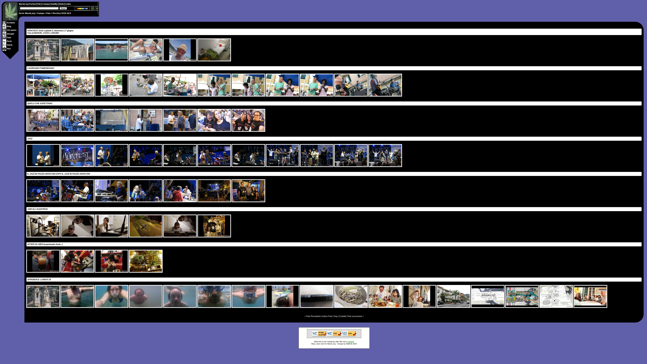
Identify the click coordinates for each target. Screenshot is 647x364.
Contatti (342, 316)
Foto (48, 13)
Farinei (32, 4)
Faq (335, 316)
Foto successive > (355, 316)
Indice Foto (327, 316)
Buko (62, 4)
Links (68, 4)
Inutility (54, 4)
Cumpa (40, 13)
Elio (39, 4)
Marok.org (30, 13)
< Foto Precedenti (312, 316)
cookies (350, 342)
